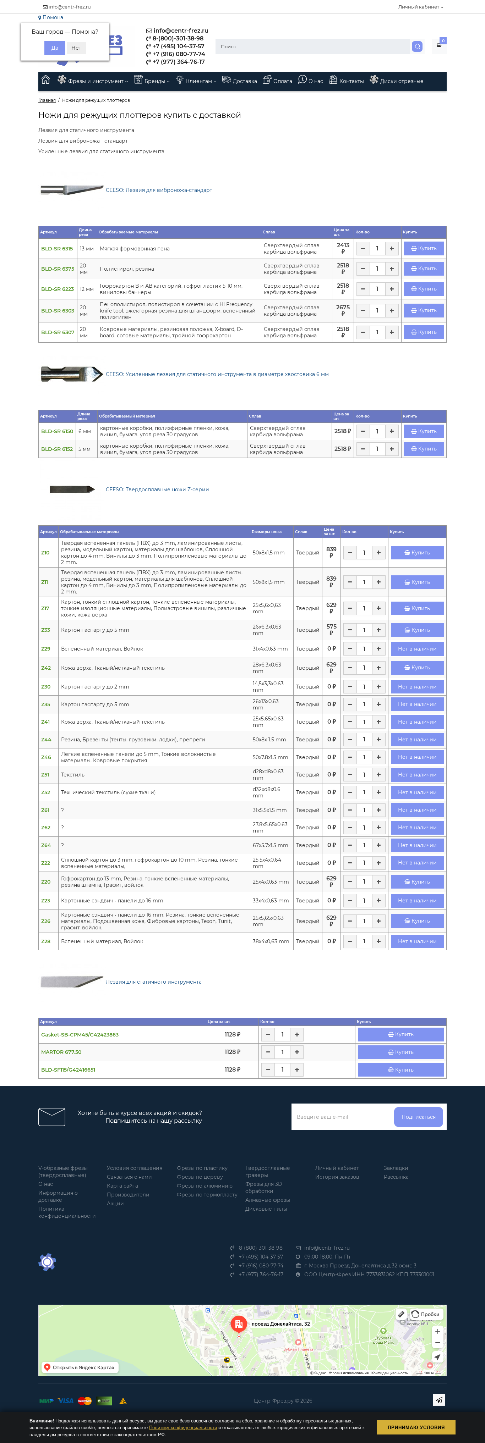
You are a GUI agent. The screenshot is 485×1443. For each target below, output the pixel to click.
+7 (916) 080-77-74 (178, 54)
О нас (316, 81)
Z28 (45, 941)
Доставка (245, 81)
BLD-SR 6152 (57, 449)
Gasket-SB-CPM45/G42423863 (80, 1035)
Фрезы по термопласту (207, 1195)
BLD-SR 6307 (58, 332)
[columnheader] (58, 232)
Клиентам (199, 81)
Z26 (45, 921)
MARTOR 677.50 (61, 1052)
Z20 (45, 882)
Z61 (45, 810)
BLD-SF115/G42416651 (68, 1070)
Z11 (44, 582)
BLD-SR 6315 (57, 248)
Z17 (45, 608)
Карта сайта (122, 1186)
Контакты (351, 81)
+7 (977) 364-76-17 (178, 62)
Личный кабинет (337, 1168)
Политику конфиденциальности (183, 1427)
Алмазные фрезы (267, 1200)
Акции (115, 1203)
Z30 (45, 687)
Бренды (156, 81)
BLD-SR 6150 (57, 431)
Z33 (45, 630)
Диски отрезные (402, 81)
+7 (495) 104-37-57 (178, 46)
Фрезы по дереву (200, 1177)
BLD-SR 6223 (57, 289)
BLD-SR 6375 (57, 269)
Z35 (45, 704)
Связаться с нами (129, 1177)
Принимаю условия (416, 1427)
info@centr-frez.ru (69, 7)
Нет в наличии (417, 649)
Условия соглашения (134, 1168)
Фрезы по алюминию (205, 1186)
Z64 (46, 845)
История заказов (337, 1177)
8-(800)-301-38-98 (177, 38)
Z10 (45, 552)
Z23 (45, 900)
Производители (128, 1195)
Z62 (45, 827)
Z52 (45, 792)
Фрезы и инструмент (96, 81)
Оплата (282, 81)
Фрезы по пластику (202, 1168)
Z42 (46, 668)
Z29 (45, 649)
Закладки (396, 1168)
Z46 (46, 757)
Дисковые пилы (266, 1209)
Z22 (45, 863)
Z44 (46, 739)
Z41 (45, 722)
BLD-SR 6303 (57, 311)
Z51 (45, 775)
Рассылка (396, 1177)
